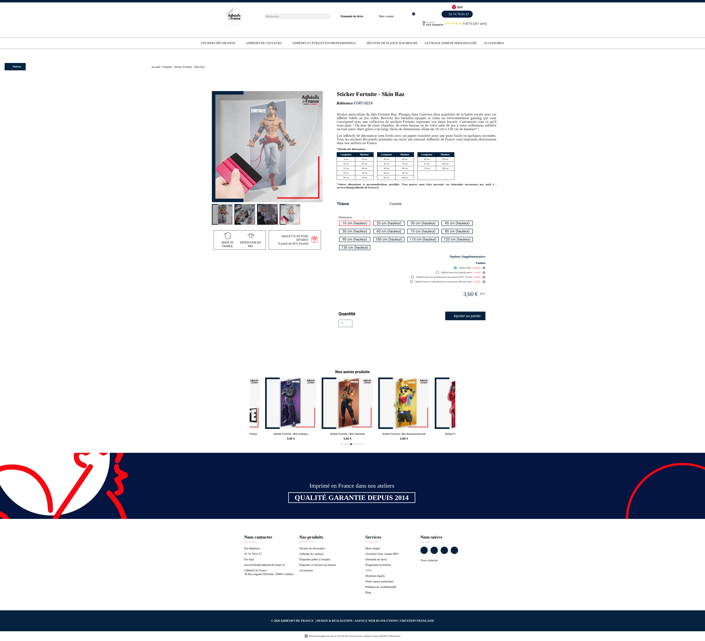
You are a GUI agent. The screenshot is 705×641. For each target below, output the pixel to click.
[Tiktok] (454, 550)
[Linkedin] (444, 550)
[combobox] (292, 16)
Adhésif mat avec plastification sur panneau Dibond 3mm (448, 281)
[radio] (354, 223)
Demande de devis (352, 16)
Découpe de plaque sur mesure (392, 43)
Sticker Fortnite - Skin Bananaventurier (352, 433)
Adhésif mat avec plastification (461, 272)
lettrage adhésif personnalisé (451, 43)
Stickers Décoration (218, 43)
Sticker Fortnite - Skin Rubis (409, 433)
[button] (411, 16)
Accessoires (494, 43)
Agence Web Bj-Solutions (376, 620)
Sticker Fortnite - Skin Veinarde (296, 433)
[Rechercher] (328, 16)
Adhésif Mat (470, 267)
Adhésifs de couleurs (264, 43)
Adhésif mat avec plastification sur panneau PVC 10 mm (449, 277)
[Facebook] (424, 550)
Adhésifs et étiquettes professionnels (324, 43)
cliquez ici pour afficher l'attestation (382, 636)
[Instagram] (434, 550)
